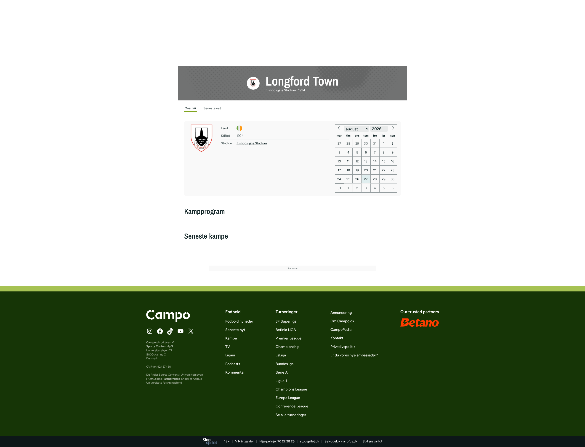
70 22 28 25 (286, 441)
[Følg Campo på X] (190, 331)
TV (227, 347)
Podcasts (232, 364)
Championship (288, 347)
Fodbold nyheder (239, 321)
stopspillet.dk (309, 441)
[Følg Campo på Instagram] (149, 331)
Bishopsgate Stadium (252, 143)
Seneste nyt (235, 330)
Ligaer (230, 355)
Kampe (231, 338)
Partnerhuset (171, 378)
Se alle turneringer (291, 415)
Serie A (282, 372)
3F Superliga (286, 321)
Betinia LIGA (286, 330)
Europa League (288, 398)
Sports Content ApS (159, 346)
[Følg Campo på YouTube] (180, 331)
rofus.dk (351, 441)
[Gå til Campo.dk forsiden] (168, 320)
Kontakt (336, 338)
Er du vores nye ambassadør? (354, 355)
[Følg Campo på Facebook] (160, 331)
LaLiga (281, 355)
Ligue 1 (281, 381)
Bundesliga (284, 364)
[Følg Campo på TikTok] (170, 331)
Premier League (288, 338)
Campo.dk (153, 342)
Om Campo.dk (342, 321)
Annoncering (341, 312)
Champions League (291, 389)
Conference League (292, 406)
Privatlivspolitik (342, 347)
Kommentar (235, 372)
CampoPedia (340, 329)
